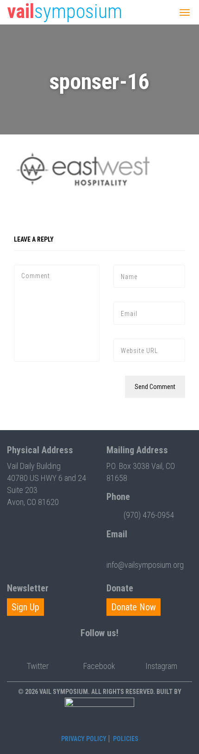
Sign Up (25, 607)
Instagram (161, 666)
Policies (125, 738)
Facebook (99, 666)
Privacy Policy (83, 738)
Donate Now (133, 607)
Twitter (38, 666)
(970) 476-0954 (149, 515)
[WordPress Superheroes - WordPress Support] (99, 714)
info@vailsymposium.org (145, 565)
